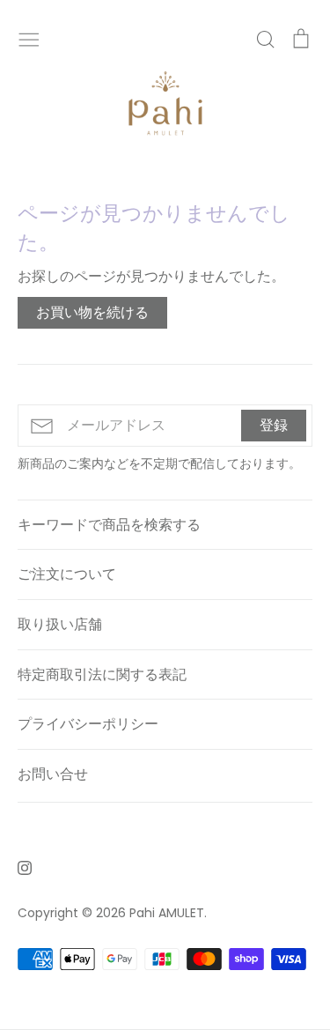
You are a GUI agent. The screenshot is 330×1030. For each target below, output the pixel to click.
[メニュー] (29, 37)
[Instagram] (18, 866)
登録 (274, 425)
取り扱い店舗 (60, 624)
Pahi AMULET (166, 913)
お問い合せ (53, 774)
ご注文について (67, 574)
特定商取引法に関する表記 (102, 674)
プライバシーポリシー (88, 724)
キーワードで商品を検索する (109, 525)
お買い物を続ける (92, 312)
